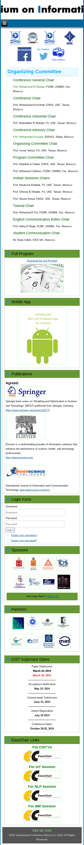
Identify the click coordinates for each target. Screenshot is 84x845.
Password (11, 518)
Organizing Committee (34, 71)
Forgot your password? (24, 540)
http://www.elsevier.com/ (19, 457)
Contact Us (52, 596)
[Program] (42, 292)
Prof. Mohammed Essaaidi (28, 136)
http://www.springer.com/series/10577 (27, 410)
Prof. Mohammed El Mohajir (29, 86)
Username (11, 506)
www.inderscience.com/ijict (34, 489)
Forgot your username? (24, 535)
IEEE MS (38, 830)
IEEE (49, 830)
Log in (10, 530)
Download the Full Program (42, 260)
